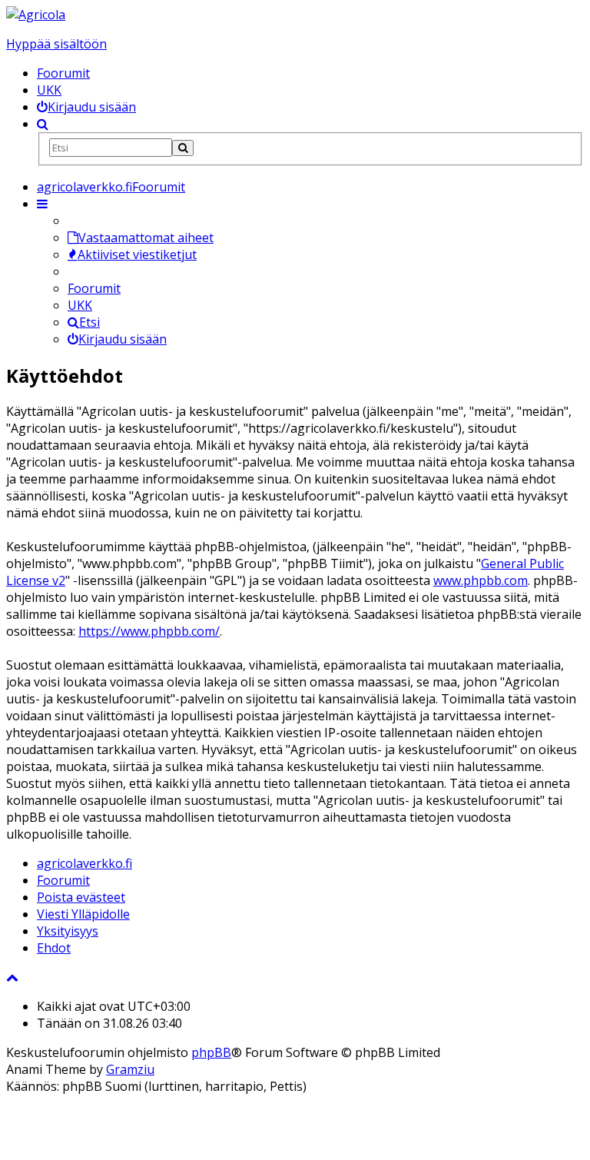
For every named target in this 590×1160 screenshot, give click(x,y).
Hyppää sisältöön (56, 43)
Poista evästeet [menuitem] (81, 897)
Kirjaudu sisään (122, 339)
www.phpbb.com (480, 580)
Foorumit (63, 73)
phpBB (211, 1052)
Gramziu (130, 1069)
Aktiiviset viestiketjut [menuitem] (137, 254)
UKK (49, 89)
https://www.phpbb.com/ (149, 631)
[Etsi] (183, 148)
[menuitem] (86, 106)
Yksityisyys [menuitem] (67, 930)
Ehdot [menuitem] (54, 947)
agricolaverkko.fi (84, 863)
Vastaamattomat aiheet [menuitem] (146, 237)
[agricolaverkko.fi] (35, 14)
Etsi (89, 322)
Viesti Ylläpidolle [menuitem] (83, 914)
